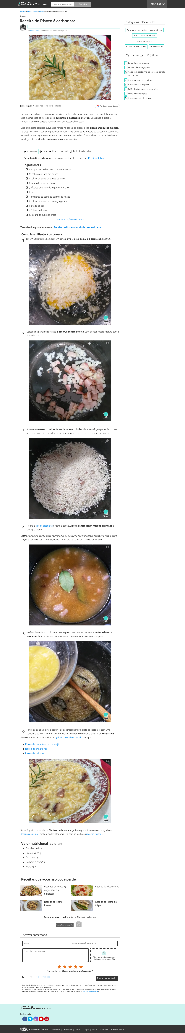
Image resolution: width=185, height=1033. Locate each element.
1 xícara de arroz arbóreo (41, 183)
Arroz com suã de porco (139, 84)
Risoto (41, 11)
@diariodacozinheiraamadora (70, 738)
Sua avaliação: (54, 971)
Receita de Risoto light (107, 887)
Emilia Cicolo (34, 30)
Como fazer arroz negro (138, 63)
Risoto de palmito (34, 753)
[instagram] (35, 1019)
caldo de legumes (44, 526)
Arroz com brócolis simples (140, 98)
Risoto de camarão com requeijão (42, 744)
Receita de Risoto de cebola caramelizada (77, 227)
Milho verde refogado (137, 94)
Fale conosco (67, 1030)
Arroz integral (156, 30)
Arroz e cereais (32, 11)
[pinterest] (46, 1019)
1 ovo (31, 192)
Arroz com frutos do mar (145, 35)
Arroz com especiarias (137, 30)
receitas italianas (94, 834)
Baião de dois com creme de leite (143, 89)
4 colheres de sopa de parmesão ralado (49, 197)
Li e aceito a (37, 977)
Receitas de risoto (29, 834)
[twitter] (30, 1019)
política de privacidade (42, 977)
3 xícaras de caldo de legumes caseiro (48, 188)
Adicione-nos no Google (109, 106)
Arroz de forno (156, 46)
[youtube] (41, 1019)
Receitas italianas (97, 158)
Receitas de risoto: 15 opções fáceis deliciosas (55, 890)
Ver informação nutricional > (70, 220)
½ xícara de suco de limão (42, 215)
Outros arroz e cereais (136, 46)
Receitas (23, 11)
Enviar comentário (106, 978)
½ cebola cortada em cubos (43, 174)
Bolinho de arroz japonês (139, 67)
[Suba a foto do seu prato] (79, 924)
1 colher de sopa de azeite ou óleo (46, 179)
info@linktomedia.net (90, 991)
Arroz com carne (144, 41)
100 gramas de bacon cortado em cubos (50, 169)
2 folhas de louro (37, 210)
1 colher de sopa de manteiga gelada (47, 201)
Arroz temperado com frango (141, 80)
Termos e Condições (82, 1030)
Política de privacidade (100, 1030)
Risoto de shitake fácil (36, 749)
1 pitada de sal (36, 206)
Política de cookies (117, 1030)
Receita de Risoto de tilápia (106, 904)
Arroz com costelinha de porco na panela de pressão (146, 73)
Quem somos (55, 1030)
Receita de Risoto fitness (53, 904)
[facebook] (24, 1019)
